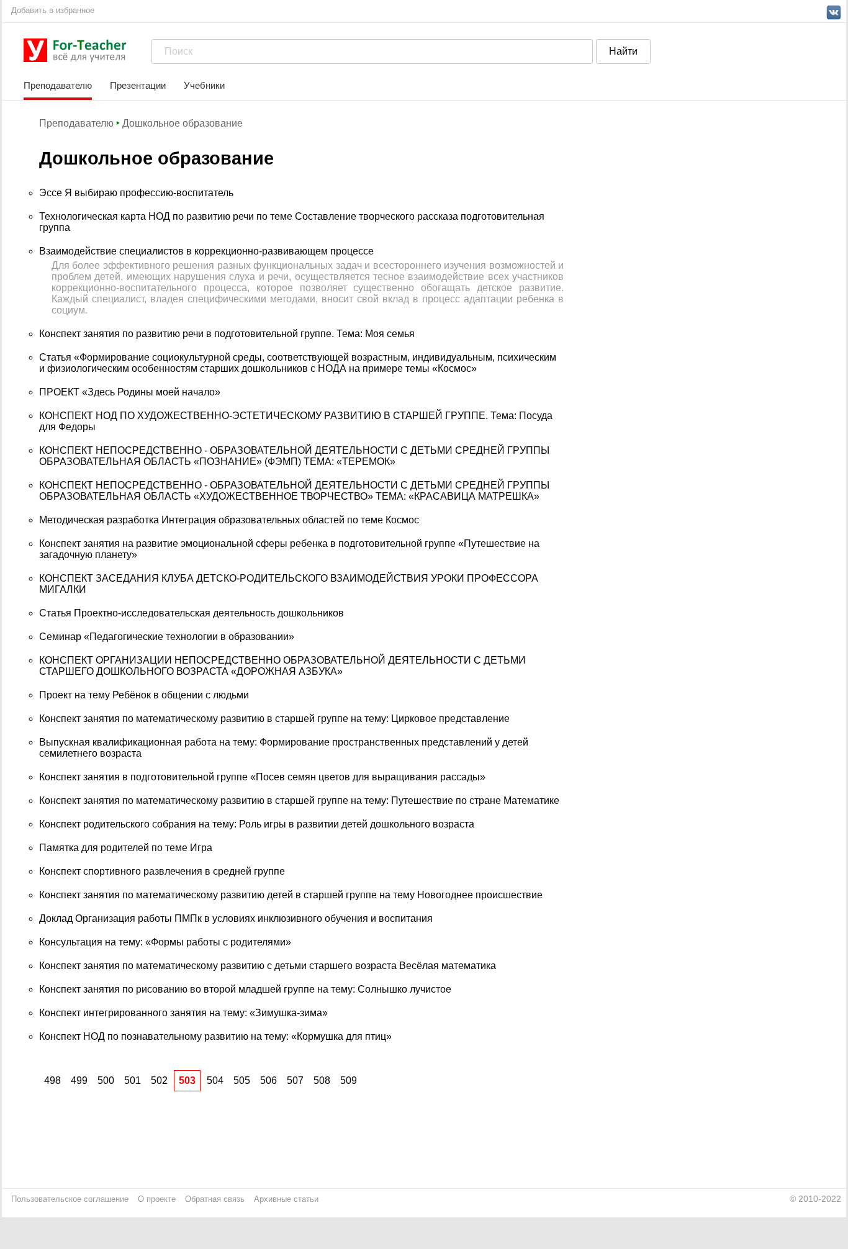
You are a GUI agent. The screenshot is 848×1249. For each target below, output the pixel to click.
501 (132, 1080)
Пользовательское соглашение (70, 1199)
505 (241, 1080)
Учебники (204, 85)
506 (268, 1080)
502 (159, 1080)
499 (79, 1080)
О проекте (157, 1199)
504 (215, 1080)
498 (52, 1080)
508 (321, 1080)
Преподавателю (58, 85)
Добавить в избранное (52, 10)
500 (105, 1080)
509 (348, 1080)
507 (295, 1080)
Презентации (138, 85)
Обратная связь (215, 1199)
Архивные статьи (286, 1199)
